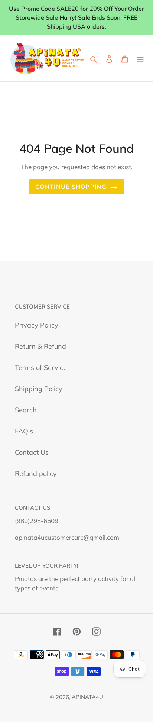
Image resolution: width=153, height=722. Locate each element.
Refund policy (36, 473)
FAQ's (24, 431)
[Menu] (140, 58)
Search (26, 410)
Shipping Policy (38, 388)
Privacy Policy (36, 325)
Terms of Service (41, 367)
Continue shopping (71, 186)
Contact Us (32, 452)
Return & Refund (40, 346)
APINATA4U (87, 696)
